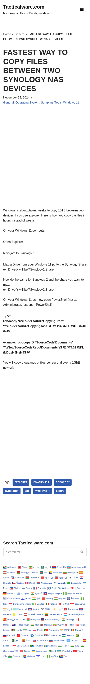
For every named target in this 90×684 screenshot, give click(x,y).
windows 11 (42, 491)
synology (11, 491)
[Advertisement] (45, 163)
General (19, 34)
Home (7, 34)
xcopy (60, 491)
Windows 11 (71, 102)
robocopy (62, 482)
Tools (58, 102)
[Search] (82, 552)
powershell (41, 482)
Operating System (27, 102)
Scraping (47, 102)
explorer (21, 482)
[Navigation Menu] (82, 9)
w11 (27, 491)
